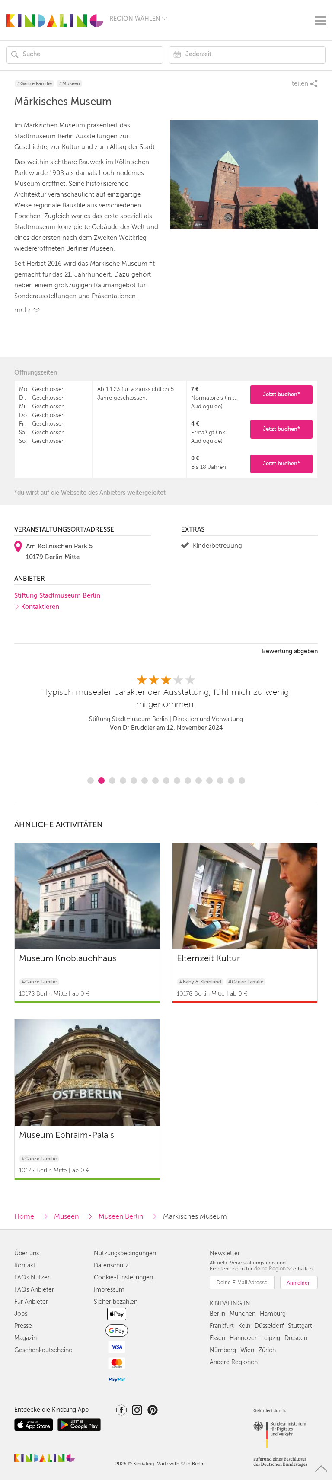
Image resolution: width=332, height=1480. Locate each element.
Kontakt (24, 1265)
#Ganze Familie (34, 83)
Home (24, 1216)
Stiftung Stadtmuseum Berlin (57, 595)
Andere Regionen (234, 1362)
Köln (244, 1326)
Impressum (109, 1289)
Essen (217, 1338)
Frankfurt (222, 1326)
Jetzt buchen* (281, 394)
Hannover (243, 1338)
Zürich (267, 1350)
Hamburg (273, 1314)
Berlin (217, 1314)
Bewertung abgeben (290, 652)
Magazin (25, 1338)
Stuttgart (300, 1326)
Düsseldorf (269, 1326)
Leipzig (270, 1338)
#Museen (69, 83)
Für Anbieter (31, 1302)
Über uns (26, 1253)
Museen (66, 1216)
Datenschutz (111, 1265)
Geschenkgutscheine (43, 1350)
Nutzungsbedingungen (125, 1253)
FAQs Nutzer (32, 1277)
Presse (23, 1326)
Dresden (295, 1338)
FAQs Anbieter (34, 1289)
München (242, 1314)
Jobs (20, 1314)
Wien (247, 1350)
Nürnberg (223, 1350)
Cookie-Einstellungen (123, 1277)
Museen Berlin (121, 1216)
